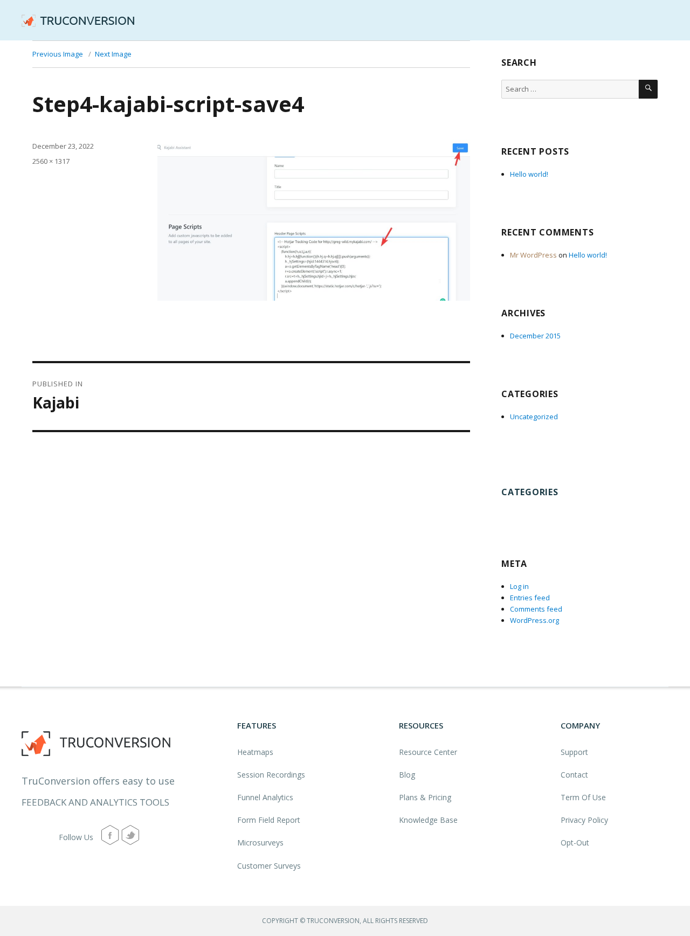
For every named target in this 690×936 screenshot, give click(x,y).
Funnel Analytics (265, 797)
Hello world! (529, 174)
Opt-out (575, 842)
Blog (407, 774)
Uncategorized (534, 416)
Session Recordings (271, 774)
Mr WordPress (533, 255)
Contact (574, 774)
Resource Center (428, 752)
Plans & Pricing (425, 797)
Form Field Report (268, 820)
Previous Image (57, 54)
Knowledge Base (428, 820)
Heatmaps (255, 752)
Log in (519, 586)
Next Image (113, 54)
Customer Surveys (269, 866)
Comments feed (536, 609)
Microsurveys (260, 842)
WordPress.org (534, 620)
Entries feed (530, 597)
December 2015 (535, 336)
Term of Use (583, 797)
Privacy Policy (584, 820)
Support (574, 752)
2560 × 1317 (51, 161)
